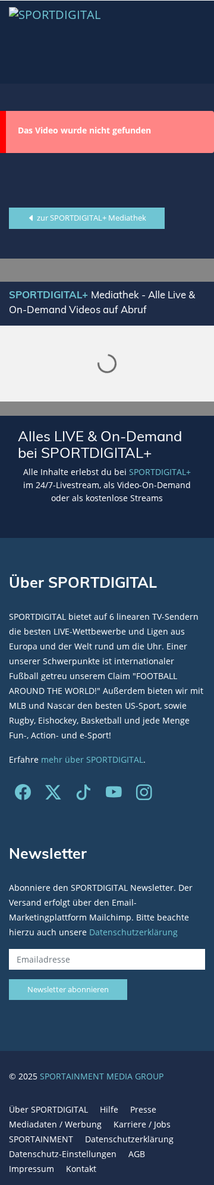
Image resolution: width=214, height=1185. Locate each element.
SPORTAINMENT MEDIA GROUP (101, 1076)
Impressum (31, 1168)
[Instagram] (144, 795)
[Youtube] (114, 795)
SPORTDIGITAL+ (160, 471)
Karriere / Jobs (142, 1124)
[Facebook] (23, 795)
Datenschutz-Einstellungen (63, 1153)
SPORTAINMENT (41, 1139)
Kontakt (81, 1168)
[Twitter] (53, 795)
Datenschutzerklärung (133, 932)
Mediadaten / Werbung (55, 1124)
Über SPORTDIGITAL (48, 1109)
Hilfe (109, 1109)
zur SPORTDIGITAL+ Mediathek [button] (90, 217)
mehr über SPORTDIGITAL (92, 759)
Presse (143, 1109)
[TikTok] (83, 795)
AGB (136, 1153)
